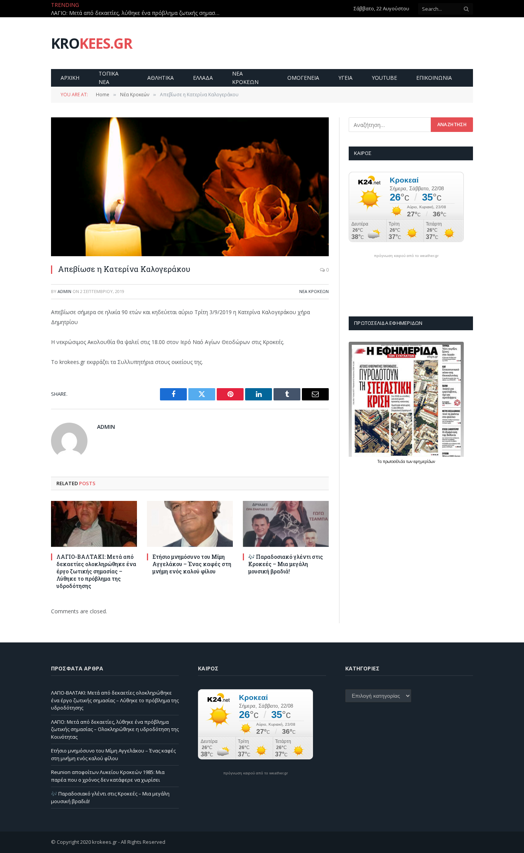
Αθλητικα (160, 77)
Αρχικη (70, 77)
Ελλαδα (203, 77)
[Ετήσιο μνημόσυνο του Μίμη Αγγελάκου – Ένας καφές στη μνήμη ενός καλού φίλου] (190, 524)
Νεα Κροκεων (245, 78)
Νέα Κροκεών (314, 291)
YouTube (384, 77)
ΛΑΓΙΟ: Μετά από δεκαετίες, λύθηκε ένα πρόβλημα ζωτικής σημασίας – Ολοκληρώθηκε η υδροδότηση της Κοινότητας (137, 13)
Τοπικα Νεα (109, 78)
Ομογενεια (303, 77)
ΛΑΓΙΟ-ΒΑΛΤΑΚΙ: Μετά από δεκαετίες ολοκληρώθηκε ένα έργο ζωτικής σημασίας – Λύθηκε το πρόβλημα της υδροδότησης (96, 571)
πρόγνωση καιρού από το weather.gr (406, 256)
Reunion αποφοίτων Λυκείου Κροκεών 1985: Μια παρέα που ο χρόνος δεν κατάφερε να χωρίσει (108, 776)
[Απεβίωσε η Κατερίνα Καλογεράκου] (190, 186)
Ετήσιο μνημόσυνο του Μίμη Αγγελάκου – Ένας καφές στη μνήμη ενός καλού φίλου (191, 564)
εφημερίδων (424, 461)
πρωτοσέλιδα (394, 461)
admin (64, 291)
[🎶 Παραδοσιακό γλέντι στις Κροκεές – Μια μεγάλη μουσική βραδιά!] (286, 524)
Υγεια (345, 77)
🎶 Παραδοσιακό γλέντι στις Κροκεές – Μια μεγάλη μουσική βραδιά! (285, 564)
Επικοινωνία (434, 77)
